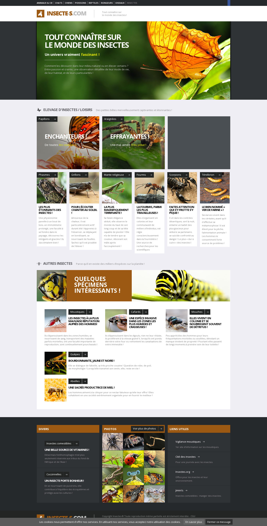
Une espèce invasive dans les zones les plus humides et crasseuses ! (143, 322)
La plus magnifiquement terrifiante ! (116, 209)
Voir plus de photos (144, 428)
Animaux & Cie (45, 2)
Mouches (197, 312)
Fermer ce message (219, 522)
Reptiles (94, 2)
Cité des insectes (186, 456)
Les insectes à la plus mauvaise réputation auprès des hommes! (83, 320)
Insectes (117, 516)
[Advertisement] (199, 142)
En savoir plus (193, 522)
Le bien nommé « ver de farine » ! (213, 208)
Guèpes (75, 354)
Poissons (80, 2)
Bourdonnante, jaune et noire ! (91, 360)
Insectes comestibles (59, 443)
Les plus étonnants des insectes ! (50, 209)
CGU (193, 516)
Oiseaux (120, 2)
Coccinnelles (54, 474)
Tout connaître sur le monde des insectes (87, 41)
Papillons (44, 119)
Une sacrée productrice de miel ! (91, 387)
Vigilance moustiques (188, 441)
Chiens (69, 2)
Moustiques (77, 312)
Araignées (110, 119)
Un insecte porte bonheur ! (64, 480)
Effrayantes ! (129, 136)
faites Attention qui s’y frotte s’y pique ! (181, 209)
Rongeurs (107, 2)
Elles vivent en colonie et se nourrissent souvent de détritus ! (205, 322)
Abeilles (75, 381)
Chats (58, 2)
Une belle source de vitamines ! (67, 449)
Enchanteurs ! (66, 136)
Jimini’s (179, 490)
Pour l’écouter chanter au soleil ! (84, 209)
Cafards (136, 312)
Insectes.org (183, 472)
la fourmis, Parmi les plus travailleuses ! (149, 209)
